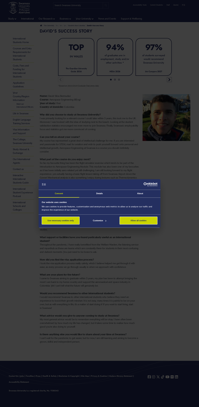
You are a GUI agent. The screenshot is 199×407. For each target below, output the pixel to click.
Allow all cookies (138, 220)
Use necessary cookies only (61, 220)
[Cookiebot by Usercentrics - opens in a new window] (145, 185)
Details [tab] (99, 193)
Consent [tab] (59, 193)
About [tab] (140, 193)
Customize (98, 220)
